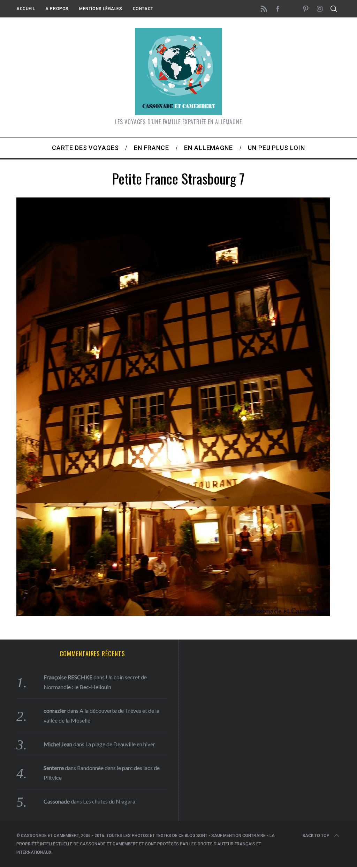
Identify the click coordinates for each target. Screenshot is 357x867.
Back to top (316, 835)
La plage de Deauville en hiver (120, 744)
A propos (57, 8)
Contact (143, 8)
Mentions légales (100, 8)
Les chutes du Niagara (109, 801)
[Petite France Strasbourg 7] (173, 614)
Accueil (25, 8)
